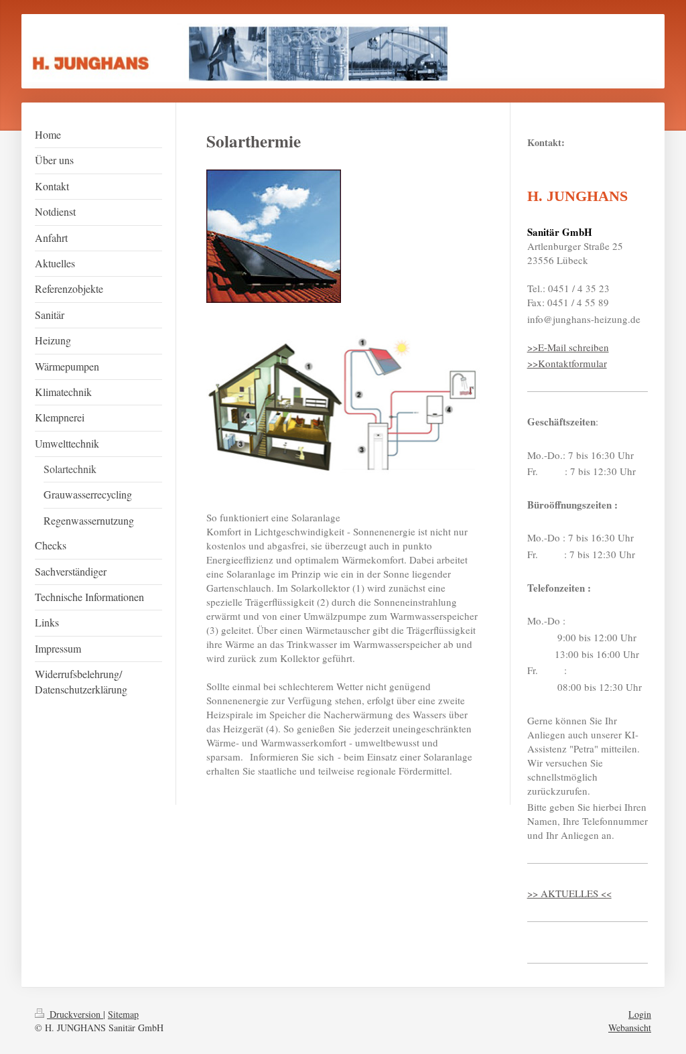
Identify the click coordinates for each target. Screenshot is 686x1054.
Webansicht (629, 1027)
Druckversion (75, 1014)
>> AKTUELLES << (569, 893)
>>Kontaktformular (567, 363)
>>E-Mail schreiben (568, 347)
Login (639, 1014)
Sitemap (123, 1014)
